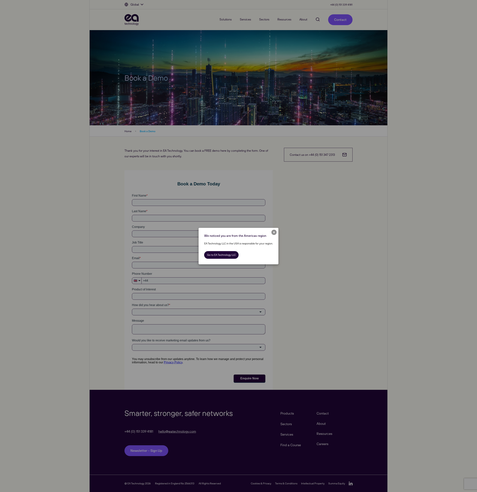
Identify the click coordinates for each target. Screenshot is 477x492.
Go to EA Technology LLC (221, 255)
